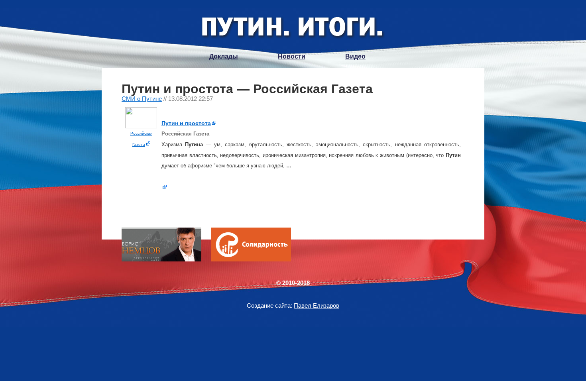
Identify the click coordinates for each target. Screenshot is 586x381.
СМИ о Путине (142, 98)
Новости (291, 56)
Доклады (223, 56)
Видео (355, 56)
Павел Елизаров (316, 305)
